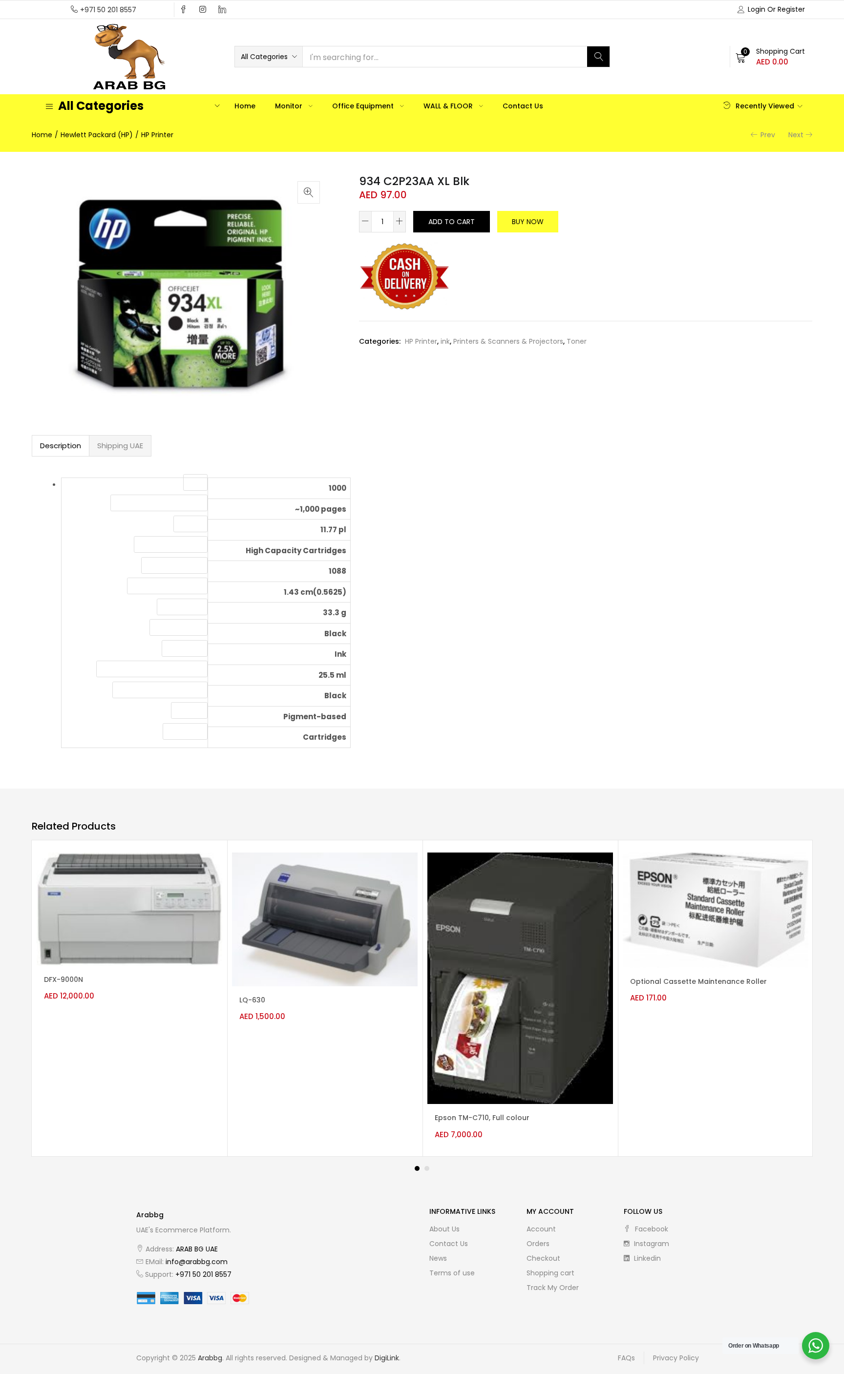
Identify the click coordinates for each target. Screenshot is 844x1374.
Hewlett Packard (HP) (97, 135)
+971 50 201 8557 (108, 10)
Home (244, 106)
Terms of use (452, 1273)
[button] (268, 56)
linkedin (646, 1258)
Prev (767, 135)
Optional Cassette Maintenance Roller (698, 981)
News (438, 1258)
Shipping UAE (120, 445)
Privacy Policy (676, 1358)
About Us (444, 1229)
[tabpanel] (129, 998)
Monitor (289, 106)
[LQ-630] (325, 919)
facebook (650, 1229)
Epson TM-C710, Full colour (482, 1118)
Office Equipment (364, 106)
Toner (577, 341)
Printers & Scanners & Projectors (508, 341)
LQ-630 (252, 1000)
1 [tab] (417, 1168)
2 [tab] (426, 1168)
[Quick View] (206, 868)
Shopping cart (550, 1273)
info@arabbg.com (197, 1262)
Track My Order (553, 1287)
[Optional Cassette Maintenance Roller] (715, 910)
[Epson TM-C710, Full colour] (520, 977)
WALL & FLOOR (449, 106)
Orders (538, 1244)
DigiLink (387, 1358)
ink (445, 341)
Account (541, 1229)
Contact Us (523, 106)
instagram (650, 1244)
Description (60, 445)
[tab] (60, 446)
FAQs (626, 1358)
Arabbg (210, 1358)
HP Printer (157, 135)
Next (795, 135)
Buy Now (528, 222)
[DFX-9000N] (129, 909)
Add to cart (451, 222)
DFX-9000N (63, 979)
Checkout (543, 1258)
